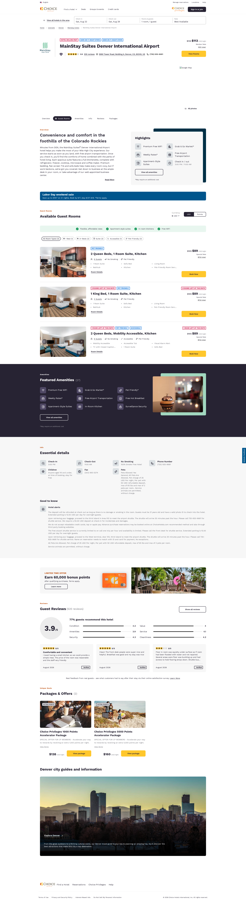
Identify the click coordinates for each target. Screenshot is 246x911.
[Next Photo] (81, 262)
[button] (244, 455)
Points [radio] (200, 214)
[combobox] (70, 9)
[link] (56, 586)
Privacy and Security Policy (62, 897)
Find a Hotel (63, 884)
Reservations (78, 884)
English (45, 2)
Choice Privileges (97, 884)
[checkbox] (51, 239)
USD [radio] (189, 214)
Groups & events (97, 9)
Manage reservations (180, 2)
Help (204, 2)
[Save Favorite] (61, 54)
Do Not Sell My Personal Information (107, 897)
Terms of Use (43, 897)
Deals (83, 9)
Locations (195, 2)
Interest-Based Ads (82, 897)
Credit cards (113, 9)
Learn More (175, 678)
